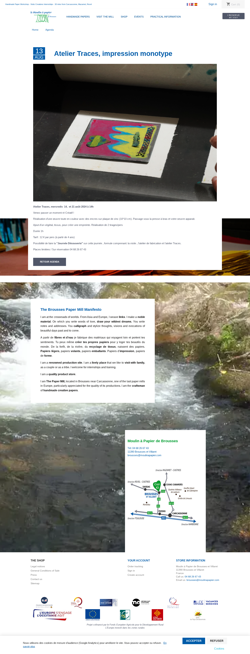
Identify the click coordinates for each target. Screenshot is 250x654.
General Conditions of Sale (45, 570)
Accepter (194, 640)
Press (34, 575)
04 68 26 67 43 (140, 448)
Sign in (213, 4)
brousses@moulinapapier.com (144, 455)
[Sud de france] (76, 602)
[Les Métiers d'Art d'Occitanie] (141, 602)
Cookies (219, 648)
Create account (136, 575)
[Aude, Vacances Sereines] (205, 602)
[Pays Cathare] (108, 602)
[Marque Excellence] (44, 602)
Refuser (216, 640)
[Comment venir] (164, 497)
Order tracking (135, 566)
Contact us (36, 579)
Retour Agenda (49, 262)
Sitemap (35, 583)
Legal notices (38, 566)
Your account (139, 560)
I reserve (233, 16)
